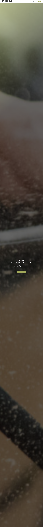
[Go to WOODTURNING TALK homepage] (7, 1)
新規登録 (40, 1)
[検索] (33, 1)
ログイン (36, 1)
